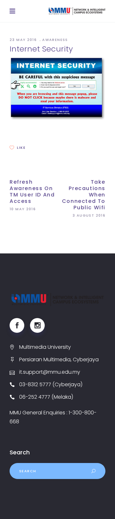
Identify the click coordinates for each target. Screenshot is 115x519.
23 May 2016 (24, 39)
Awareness (55, 39)
